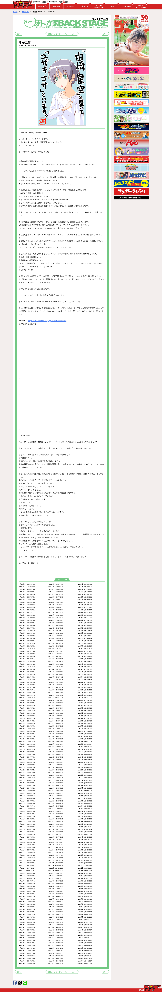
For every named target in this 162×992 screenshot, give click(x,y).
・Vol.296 (56, 710)
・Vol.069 (27, 907)
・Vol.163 (84, 824)
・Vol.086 (56, 891)
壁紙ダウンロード (112, 6)
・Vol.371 (56, 646)
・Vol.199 (84, 793)
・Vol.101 (56, 878)
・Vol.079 (84, 896)
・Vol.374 (56, 643)
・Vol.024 (27, 945)
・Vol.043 (84, 927)
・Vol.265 (84, 736)
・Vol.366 (27, 651)
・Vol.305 (56, 703)
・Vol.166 (84, 821)
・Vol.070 (84, 904)
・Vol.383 (56, 636)
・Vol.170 (56, 819)
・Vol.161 (56, 827)
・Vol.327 (27, 685)
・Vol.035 (56, 935)
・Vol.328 (84, 682)
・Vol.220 (84, 775)
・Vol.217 (84, 778)
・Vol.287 (56, 718)
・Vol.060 (27, 914)
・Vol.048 (27, 925)
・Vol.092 (56, 886)
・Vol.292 (84, 713)
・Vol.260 (56, 741)
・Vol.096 (27, 883)
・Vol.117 (27, 865)
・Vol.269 (56, 734)
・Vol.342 (27, 672)
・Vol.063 (27, 912)
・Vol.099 (27, 881)
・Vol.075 (27, 901)
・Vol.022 (84, 945)
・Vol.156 (27, 832)
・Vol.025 (84, 943)
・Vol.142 (84, 842)
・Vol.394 (84, 625)
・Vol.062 (56, 912)
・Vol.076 (84, 899)
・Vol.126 (27, 858)
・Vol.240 (27, 759)
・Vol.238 (84, 759)
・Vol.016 (84, 950)
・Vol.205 (84, 788)
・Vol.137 (56, 847)
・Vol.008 (56, 958)
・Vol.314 (56, 695)
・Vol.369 (27, 649)
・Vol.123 (27, 860)
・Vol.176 (56, 814)
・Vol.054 (27, 920)
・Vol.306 (27, 703)
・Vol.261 (27, 741)
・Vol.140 (56, 845)
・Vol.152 (56, 834)
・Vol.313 (84, 695)
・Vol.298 (84, 708)
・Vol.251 (56, 749)
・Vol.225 (27, 772)
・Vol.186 (27, 806)
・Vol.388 (84, 630)
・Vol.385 (84, 633)
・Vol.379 (84, 638)
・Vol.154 (84, 832)
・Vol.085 (84, 891)
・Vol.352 (84, 661)
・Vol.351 (27, 664)
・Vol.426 (27, 599)
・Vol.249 (27, 752)
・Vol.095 (56, 883)
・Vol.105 (27, 876)
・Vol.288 (27, 718)
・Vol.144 (27, 842)
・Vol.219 (27, 778)
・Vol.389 (56, 630)
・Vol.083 (56, 894)
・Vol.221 (56, 775)
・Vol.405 (27, 618)
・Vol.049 (84, 922)
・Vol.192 (27, 801)
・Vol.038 (56, 933)
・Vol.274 (84, 729)
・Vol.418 (84, 605)
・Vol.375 (27, 643)
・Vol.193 (84, 798)
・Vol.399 (27, 623)
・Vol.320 (56, 690)
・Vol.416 (56, 607)
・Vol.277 (84, 726)
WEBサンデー (22, 4)
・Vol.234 (27, 765)
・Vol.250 (84, 749)
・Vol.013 (84, 953)
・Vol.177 (27, 814)
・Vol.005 (56, 961)
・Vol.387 (27, 633)
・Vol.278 (56, 726)
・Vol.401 (56, 620)
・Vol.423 (27, 602)
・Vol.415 (84, 607)
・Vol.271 (84, 731)
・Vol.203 (56, 790)
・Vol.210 (27, 785)
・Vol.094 (84, 883)
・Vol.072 (27, 904)
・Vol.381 (27, 638)
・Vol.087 (27, 891)
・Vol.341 (56, 672)
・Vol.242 (56, 757)
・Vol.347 (56, 667)
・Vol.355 (84, 659)
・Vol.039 (27, 933)
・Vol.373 (84, 643)
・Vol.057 (27, 917)
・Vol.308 (56, 700)
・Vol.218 (56, 778)
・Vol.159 (27, 829)
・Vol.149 (56, 837)
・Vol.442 (84, 584)
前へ (19, 34)
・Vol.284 (56, 721)
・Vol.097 (84, 881)
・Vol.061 (84, 912)
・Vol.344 (56, 669)
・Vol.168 (27, 821)
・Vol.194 (56, 798)
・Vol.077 (56, 899)
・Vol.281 (56, 723)
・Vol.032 (56, 938)
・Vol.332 (56, 679)
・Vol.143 (56, 842)
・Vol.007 (84, 958)
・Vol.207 (27, 788)
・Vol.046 (84, 925)
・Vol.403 (84, 618)
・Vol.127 (84, 855)
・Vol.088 (84, 889)
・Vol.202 (84, 790)
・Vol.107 (56, 873)
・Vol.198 (27, 796)
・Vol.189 (27, 803)
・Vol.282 (27, 723)
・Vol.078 (27, 899)
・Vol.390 (27, 630)
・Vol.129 (27, 855)
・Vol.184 (84, 806)
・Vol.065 (56, 909)
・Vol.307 (84, 700)
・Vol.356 (56, 659)
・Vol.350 (56, 664)
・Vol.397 (84, 623)
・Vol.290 (56, 716)
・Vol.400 (84, 620)
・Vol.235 (84, 762)
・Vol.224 (56, 772)
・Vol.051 (27, 922)
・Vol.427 (84, 597)
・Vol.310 (84, 698)
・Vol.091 (84, 886)
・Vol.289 (84, 716)
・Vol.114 (27, 868)
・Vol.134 (56, 850)
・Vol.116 (56, 865)
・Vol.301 (84, 705)
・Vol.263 (56, 739)
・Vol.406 (84, 615)
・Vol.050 (56, 922)
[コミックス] (84, 6)
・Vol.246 (27, 754)
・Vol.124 (84, 858)
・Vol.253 (84, 747)
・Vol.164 (56, 824)
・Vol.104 (56, 876)
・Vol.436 (84, 589)
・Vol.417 (27, 607)
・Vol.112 (84, 868)
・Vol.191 (56, 801)
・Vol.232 (84, 765)
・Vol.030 (27, 940)
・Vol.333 (27, 679)
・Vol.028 (84, 940)
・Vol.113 (56, 868)
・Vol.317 (56, 692)
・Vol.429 (27, 597)
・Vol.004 (84, 961)
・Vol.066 (27, 909)
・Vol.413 (56, 610)
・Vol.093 (27, 886)
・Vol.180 (27, 811)
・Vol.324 (27, 687)
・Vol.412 (84, 610)
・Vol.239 (56, 759)
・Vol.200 (56, 793)
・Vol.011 (56, 956)
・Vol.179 (56, 811)
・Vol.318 (27, 692)
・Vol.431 (56, 594)
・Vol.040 (84, 930)
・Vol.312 (27, 698)
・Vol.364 (84, 651)
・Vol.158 (56, 829)
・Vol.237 (27, 762)
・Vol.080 (56, 896)
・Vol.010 (84, 956)
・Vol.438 (27, 589)
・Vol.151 (84, 834)
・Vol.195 (27, 798)
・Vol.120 (27, 863)
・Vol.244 (84, 754)
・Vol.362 (56, 654)
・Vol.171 (27, 819)
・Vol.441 (27, 587)
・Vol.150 (27, 837)
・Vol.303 (27, 705)
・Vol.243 (27, 757)
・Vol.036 (27, 935)
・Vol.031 (84, 938)
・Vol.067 (84, 907)
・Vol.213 (27, 783)
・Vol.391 (84, 628)
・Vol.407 (56, 615)
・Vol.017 (56, 950)
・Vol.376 (84, 641)
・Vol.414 (27, 610)
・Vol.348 (27, 667)
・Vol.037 (84, 933)
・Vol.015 (27, 953)
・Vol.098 (56, 881)
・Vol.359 (56, 656)
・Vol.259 (84, 741)
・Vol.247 (84, 752)
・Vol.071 (56, 904)
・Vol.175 (84, 814)
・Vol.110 (56, 870)
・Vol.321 (27, 690)
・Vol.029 (56, 940)
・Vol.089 (56, 889)
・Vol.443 (56, 584)
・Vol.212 (56, 783)
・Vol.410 (56, 612)
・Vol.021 (27, 948)
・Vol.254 (56, 747)
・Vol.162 (27, 827)
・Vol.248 (56, 752)
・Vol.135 (27, 850)
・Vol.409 (84, 612)
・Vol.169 (84, 819)
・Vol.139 (84, 845)
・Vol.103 (84, 876)
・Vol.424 (84, 599)
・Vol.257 (56, 744)
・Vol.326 (56, 685)
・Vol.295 (84, 710)
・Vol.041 (56, 930)
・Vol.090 (27, 889)
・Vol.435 (27, 592)
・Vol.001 (84, 963)
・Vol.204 (27, 790)
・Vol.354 (27, 661)
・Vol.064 (84, 909)
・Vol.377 (56, 641)
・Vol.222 (27, 775)
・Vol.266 (56, 736)
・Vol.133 (84, 850)
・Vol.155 (56, 832)
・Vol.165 (27, 824)
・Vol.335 (56, 677)
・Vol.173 (56, 816)
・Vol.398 (56, 623)
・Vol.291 (27, 716)
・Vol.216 (27, 780)
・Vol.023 (56, 945)
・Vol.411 (27, 612)
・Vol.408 (27, 615)
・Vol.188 (56, 803)
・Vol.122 (56, 860)
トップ (15, 12)
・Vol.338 (56, 674)
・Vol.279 (27, 726)
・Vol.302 (56, 705)
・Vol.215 (56, 780)
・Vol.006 (27, 961)
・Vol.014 (56, 953)
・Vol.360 (27, 656)
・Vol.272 (56, 731)
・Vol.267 (27, 736)
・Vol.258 (27, 744)
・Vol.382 (84, 636)
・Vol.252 (27, 749)
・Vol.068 (56, 907)
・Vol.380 (56, 638)
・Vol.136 (84, 847)
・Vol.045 (27, 927)
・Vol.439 (84, 587)
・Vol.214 (84, 780)
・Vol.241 (84, 757)
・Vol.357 (27, 659)
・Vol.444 (27, 584)
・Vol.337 (84, 674)
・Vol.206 (56, 788)
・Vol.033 (27, 938)
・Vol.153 (27, 834)
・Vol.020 (56, 948)
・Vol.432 (27, 594)
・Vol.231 (27, 767)
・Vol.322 (84, 687)
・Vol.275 (56, 729)
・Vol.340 (84, 672)
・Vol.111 (27, 870)
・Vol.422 (56, 602)
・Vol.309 (27, 700)
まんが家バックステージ (66, 22)
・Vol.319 (84, 690)
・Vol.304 (84, 703)
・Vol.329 (56, 682)
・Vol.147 (27, 840)
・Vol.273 (27, 731)
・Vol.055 (84, 917)
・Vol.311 (56, 698)
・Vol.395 (56, 625)
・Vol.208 (84, 785)
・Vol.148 (84, 837)
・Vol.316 (84, 692)
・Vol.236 (56, 762)
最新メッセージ (62, 34)
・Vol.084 (27, 894)
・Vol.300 (27, 708)
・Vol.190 (84, 801)
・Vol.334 (84, 677)
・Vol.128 (56, 855)
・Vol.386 (56, 633)
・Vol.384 (27, 636)
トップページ (150, 987)
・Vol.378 (27, 641)
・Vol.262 (84, 739)
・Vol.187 (84, 803)
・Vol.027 (27, 943)
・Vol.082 (84, 894)
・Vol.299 (56, 708)
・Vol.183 (27, 809)
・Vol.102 (27, 878)
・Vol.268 (84, 734)
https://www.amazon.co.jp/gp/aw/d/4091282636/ (47, 321)
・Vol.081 (27, 896)
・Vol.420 (27, 605)
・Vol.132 (27, 853)
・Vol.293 (56, 713)
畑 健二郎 (25, 12)
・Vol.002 (56, 963)
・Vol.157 (84, 829)
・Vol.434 (56, 592)
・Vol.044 (56, 927)
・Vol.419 (56, 605)
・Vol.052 (84, 920)
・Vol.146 (56, 840)
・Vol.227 (56, 770)
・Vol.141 (27, 845)
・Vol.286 (84, 718)
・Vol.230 (56, 767)
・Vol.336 (27, 677)
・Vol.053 (56, 920)
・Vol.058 (84, 914)
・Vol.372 (27, 646)
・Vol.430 (84, 594)
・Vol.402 (27, 620)
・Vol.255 (27, 747)
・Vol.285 (27, 721)
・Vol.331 (84, 679)
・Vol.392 (56, 628)
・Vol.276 (27, 729)
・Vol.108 (27, 873)
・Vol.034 (84, 935)
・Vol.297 (27, 710)
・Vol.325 (84, 685)
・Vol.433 (84, 592)
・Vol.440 (56, 587)
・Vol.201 (27, 793)
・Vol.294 (27, 713)
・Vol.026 (56, 943)
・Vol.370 (84, 646)
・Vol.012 (27, 956)
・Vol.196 (84, 796)
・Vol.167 (56, 821)
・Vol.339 (27, 674)
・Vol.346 (84, 667)
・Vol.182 (56, 809)
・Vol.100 (84, 878)
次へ (105, 34)
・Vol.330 (27, 682)
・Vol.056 (56, 917)
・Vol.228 (27, 770)
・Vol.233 (56, 765)
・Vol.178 (84, 811)
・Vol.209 (56, 785)
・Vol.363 (27, 654)
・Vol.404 (56, 618)
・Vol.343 (84, 669)
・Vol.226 (84, 770)
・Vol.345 (27, 669)
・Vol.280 (84, 723)
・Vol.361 (84, 654)
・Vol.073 (84, 901)
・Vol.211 (84, 783)
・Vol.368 (56, 649)
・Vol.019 (84, 948)
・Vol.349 (84, 664)
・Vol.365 (56, 651)
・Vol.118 (84, 863)
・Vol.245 (56, 754)
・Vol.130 (84, 853)
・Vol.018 (27, 950)
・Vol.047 (56, 925)
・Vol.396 (27, 625)
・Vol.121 (84, 860)
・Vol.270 (27, 734)
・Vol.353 (56, 661)
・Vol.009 (27, 958)
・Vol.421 (84, 602)
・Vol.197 (56, 796)
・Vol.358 (84, 656)
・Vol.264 (27, 739)
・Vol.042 (27, 930)
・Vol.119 (56, 863)
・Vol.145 (84, 840)
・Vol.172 (84, 816)
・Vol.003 (27, 963)
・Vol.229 (84, 767)
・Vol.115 (84, 865)
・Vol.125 (56, 858)
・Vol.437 (56, 589)
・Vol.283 (84, 721)
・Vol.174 (27, 816)
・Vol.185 (56, 806)
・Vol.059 (56, 914)
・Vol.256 (84, 744)
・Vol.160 (84, 827)
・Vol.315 (27, 695)
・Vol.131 (56, 853)
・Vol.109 (84, 870)
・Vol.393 (27, 628)
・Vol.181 (84, 809)
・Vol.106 (84, 873)
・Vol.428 (56, 597)
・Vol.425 (56, 599)
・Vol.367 (84, 649)
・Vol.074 (56, 901)
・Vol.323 (56, 687)
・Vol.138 (27, 847)
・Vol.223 (84, 772)
